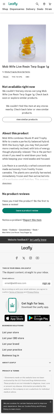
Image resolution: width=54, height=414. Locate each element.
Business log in (10, 355)
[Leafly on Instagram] (30, 258)
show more (7, 183)
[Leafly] (13, 4)
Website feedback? (27, 239)
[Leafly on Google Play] (38, 318)
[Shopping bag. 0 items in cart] (50, 4)
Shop (5, 9)
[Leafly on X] (23, 258)
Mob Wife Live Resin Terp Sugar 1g (17, 232)
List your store (10, 332)
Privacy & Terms (10, 371)
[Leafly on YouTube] (37, 258)
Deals (40, 9)
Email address (8, 278)
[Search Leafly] (37, 4)
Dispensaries (17, 9)
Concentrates (25, 230)
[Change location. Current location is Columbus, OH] (44, 4)
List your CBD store (13, 338)
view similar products (27, 119)
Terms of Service (16, 292)
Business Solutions (12, 326)
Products (13, 230)
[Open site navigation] (4, 4)
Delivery (30, 9)
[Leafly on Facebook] (16, 258)
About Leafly (9, 363)
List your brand (10, 344)
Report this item (32, 220)
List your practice (12, 349)
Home (4, 230)
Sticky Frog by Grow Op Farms (17, 72)
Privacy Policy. (33, 292)
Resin (35, 230)
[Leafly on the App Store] (14, 318)
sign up (46, 283)
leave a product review (27, 210)
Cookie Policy (30, 406)
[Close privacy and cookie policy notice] (50, 402)
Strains (49, 9)
